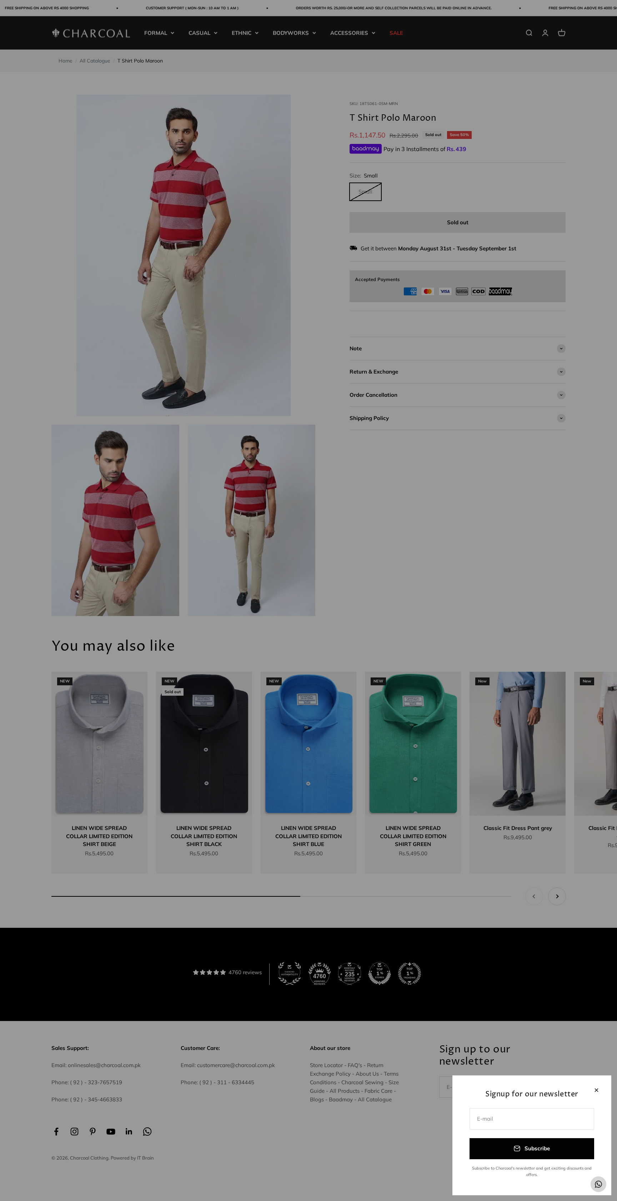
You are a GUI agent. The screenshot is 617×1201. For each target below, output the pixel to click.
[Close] (596, 1090)
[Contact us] (598, 1184)
